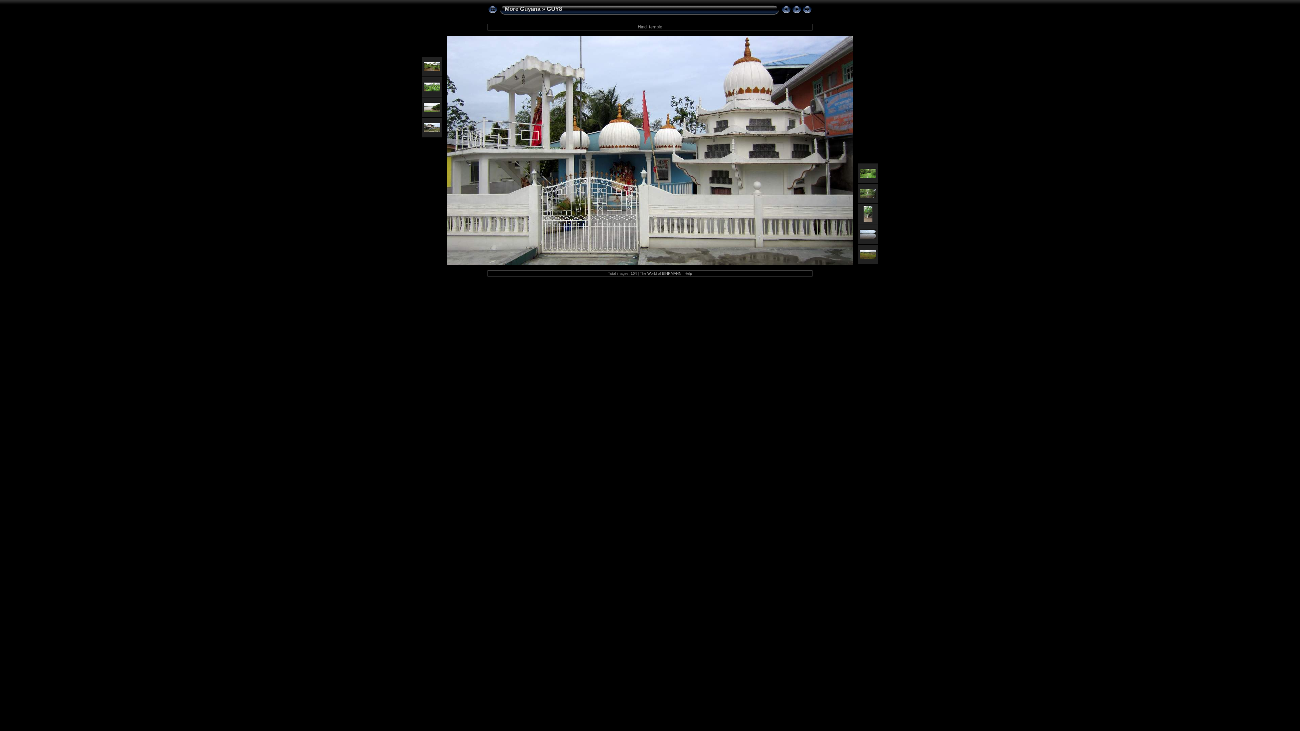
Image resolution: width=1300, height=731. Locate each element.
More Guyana (522, 9)
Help (688, 273)
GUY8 (554, 9)
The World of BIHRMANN (660, 273)
